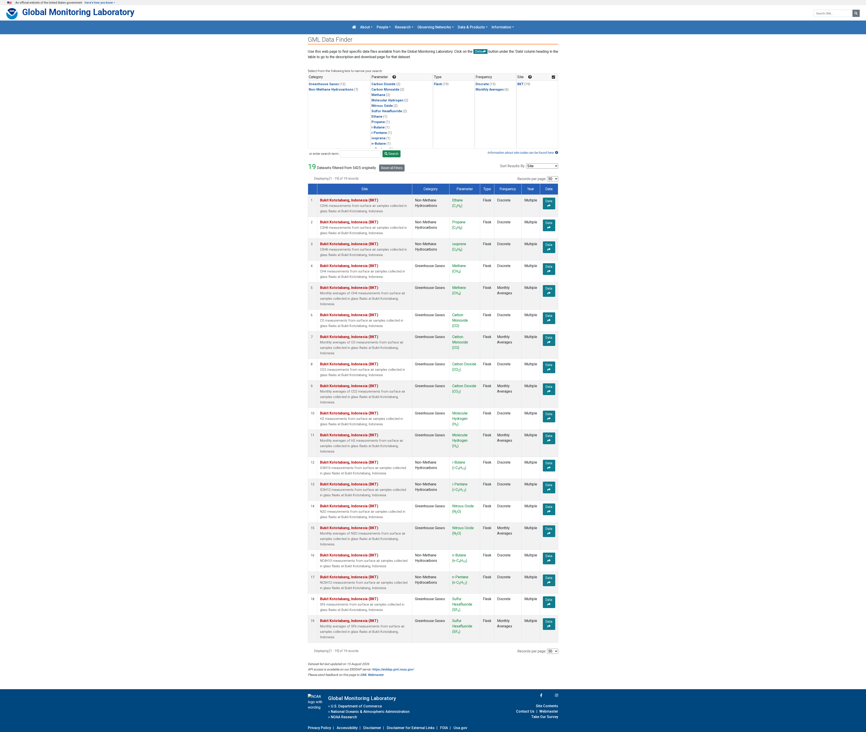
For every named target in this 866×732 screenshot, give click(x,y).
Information (501, 27)
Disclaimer (372, 728)
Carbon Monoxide (385, 90)
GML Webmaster (372, 675)
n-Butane (378, 144)
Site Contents (547, 706)
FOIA (444, 728)
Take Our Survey (544, 717)
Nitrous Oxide (382, 106)
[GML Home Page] (354, 27)
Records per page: (531, 179)
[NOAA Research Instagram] (550, 695)
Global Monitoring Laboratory (78, 12)
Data (549, 201)
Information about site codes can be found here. (521, 152)
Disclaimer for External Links (411, 728)
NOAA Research (344, 717)
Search (393, 154)
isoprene (378, 138)
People (382, 27)
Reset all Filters (392, 168)
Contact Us (525, 711)
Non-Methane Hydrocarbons (331, 90)
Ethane (376, 117)
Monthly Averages (490, 90)
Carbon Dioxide (383, 84)
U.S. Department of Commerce (356, 706)
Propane (378, 122)
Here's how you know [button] (99, 2)
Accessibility (347, 728)
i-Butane (378, 127)
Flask (438, 84)
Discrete (482, 84)
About (365, 27)
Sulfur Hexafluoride (386, 111)
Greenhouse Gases (324, 84)
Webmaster (548, 711)
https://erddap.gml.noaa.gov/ (393, 669)
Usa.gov (460, 728)
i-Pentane (379, 133)
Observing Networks (434, 27)
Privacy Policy (319, 728)
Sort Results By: (512, 166)
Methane (378, 95)
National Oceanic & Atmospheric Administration (370, 711)
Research (403, 27)
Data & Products (471, 27)
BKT (520, 84)
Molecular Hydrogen (387, 100)
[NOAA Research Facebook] (535, 695)
